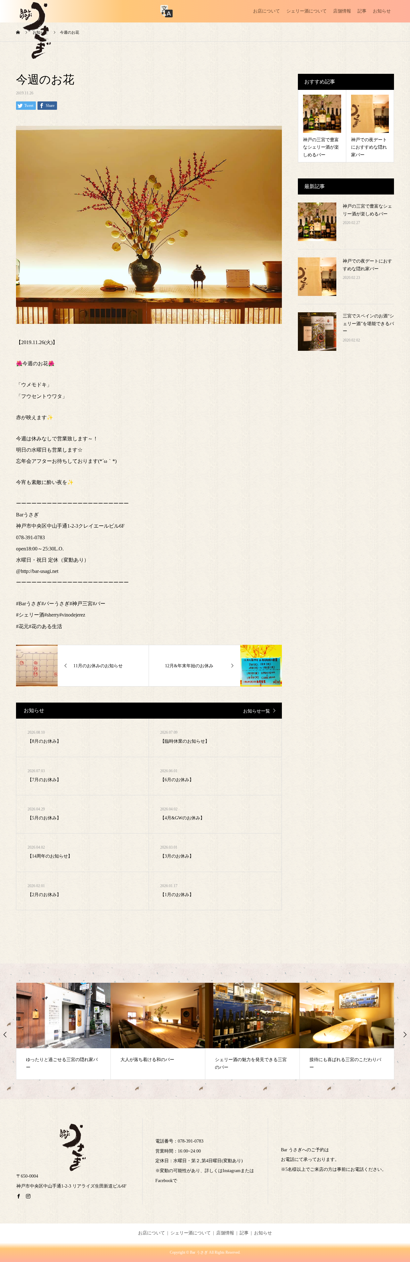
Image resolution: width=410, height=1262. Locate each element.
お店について (266, 11)
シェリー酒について (306, 11)
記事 (361, 11)
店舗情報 (342, 11)
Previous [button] (5, 1034)
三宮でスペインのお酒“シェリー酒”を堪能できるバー (368, 324)
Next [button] (405, 1034)
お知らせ (382, 11)
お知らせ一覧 (256, 711)
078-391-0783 (190, 1141)
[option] (63, 1031)
